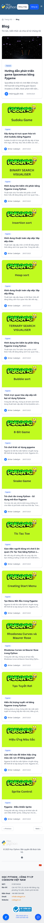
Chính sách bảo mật (22, 917)
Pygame (7, 129)
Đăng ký (34, 7)
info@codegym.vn (18, 896)
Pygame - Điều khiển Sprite (18, 807)
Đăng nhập (23, 7)
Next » (38, 828)
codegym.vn (16, 900)
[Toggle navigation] (41, 6)
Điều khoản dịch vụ (22, 916)
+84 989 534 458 (18, 893)
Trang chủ (8, 19)
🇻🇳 (40, 865)
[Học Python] (8, 6)
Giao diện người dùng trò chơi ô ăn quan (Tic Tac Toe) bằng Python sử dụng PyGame (21, 551)
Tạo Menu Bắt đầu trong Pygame (21, 601)
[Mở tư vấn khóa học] (38, 917)
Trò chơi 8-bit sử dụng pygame (19, 447)
